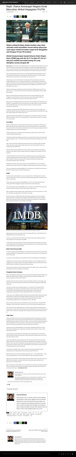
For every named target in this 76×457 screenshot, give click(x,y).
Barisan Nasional (24, 412)
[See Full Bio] (43, 409)
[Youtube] (72, 454)
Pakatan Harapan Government (12, 415)
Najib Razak (32, 414)
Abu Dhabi (14, 412)
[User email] (9, 384)
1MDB (11, 412)
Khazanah (13, 414)
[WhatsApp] (20, 16)
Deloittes (29, 412)
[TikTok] (66, 454)
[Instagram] (61, 454)
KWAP (24, 414)
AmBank (19, 412)
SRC (31, 415)
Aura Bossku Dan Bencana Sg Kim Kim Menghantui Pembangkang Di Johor (13, 431)
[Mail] (63, 454)
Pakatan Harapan (38, 414)
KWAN (21, 414)
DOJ (33, 412)
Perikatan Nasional (26, 415)
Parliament (20, 415)
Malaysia (27, 414)
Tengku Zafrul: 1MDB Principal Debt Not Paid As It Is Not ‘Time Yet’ (38, 431)
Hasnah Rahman (10, 11)
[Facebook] (15, 16)
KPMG (18, 414)
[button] (61, 2)
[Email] (23, 16)
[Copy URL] (26, 16)
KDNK (41, 412)
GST (36, 412)
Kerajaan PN (9, 414)
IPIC (38, 412)
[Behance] (7, 384)
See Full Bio (39, 408)
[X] (17, 16)
